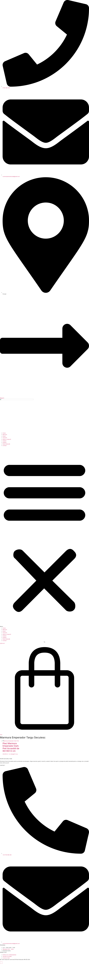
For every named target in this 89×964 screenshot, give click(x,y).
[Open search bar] (44, 642)
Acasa (4, 433)
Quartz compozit (7, 439)
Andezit (4, 440)
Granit (4, 436)
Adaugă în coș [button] (14, 754)
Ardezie (4, 442)
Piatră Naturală (6, 444)
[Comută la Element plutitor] (1, 962)
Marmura (5, 434)
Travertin (5, 437)
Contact (5, 445)
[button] (44, 536)
